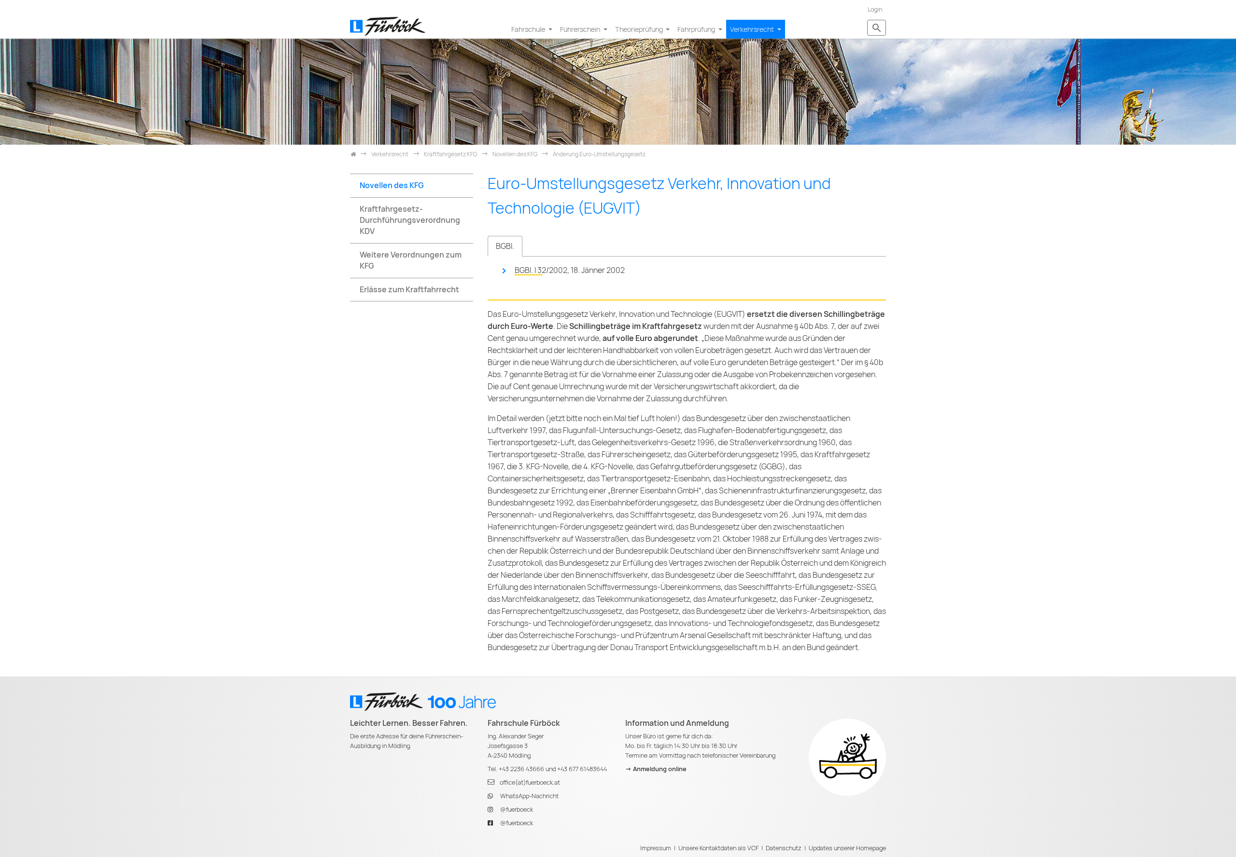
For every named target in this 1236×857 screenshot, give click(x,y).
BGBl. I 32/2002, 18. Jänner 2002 (570, 270)
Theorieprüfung (639, 29)
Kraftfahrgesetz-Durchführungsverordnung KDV (410, 220)
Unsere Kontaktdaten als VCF (718, 848)
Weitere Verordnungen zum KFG (411, 260)
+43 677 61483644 (582, 769)
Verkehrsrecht (752, 29)
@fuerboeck (516, 809)
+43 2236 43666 (521, 769)
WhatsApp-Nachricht (529, 796)
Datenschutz (783, 848)
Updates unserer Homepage (847, 848)
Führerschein (581, 29)
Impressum (655, 848)
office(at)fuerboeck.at (530, 782)
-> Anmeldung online (656, 769)
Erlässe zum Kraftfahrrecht (409, 290)
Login (875, 9)
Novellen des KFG (392, 185)
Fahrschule (529, 29)
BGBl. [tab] (505, 246)
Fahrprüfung (696, 29)
